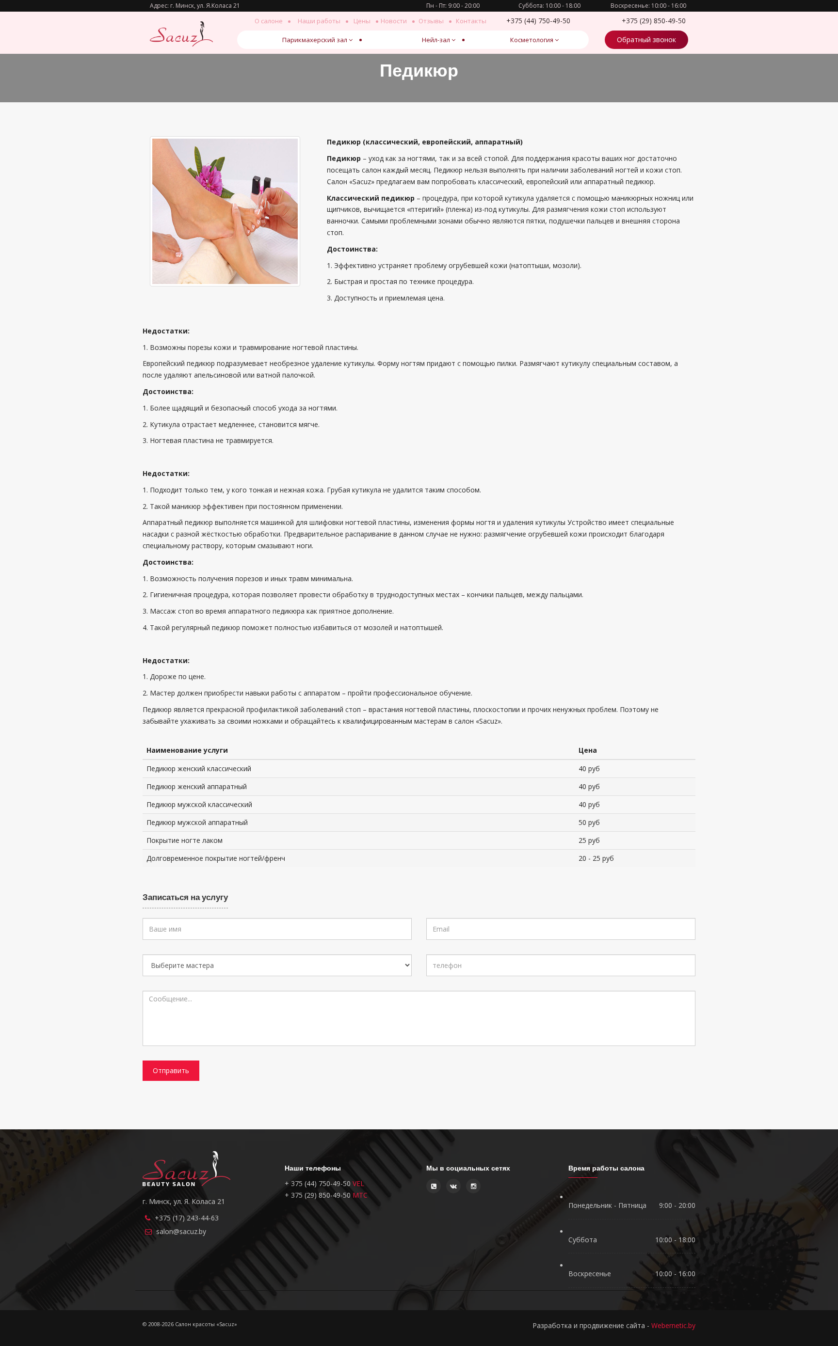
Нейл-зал (436, 39)
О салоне (269, 20)
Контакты (471, 20)
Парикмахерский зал (314, 39)
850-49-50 (654, 20)
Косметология (531, 39)
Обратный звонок (646, 39)
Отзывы (431, 20)
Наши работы (319, 20)
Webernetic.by (673, 1325)
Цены (362, 20)
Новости (394, 20)
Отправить (171, 1070)
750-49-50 (538, 20)
